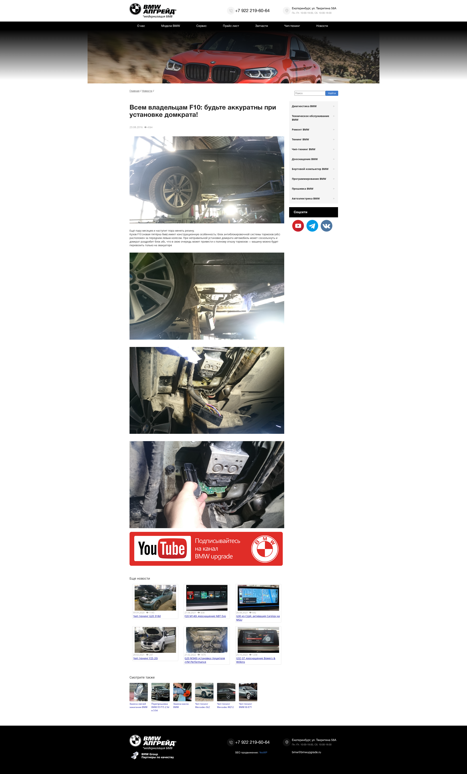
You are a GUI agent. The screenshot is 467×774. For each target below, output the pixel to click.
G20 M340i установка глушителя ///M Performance (205, 660)
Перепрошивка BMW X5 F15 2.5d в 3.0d (160, 707)
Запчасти (261, 26)
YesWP (263, 752)
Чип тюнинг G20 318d (147, 616)
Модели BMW (170, 26)
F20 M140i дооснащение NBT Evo (205, 616)
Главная (135, 91)
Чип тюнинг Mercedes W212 (225, 705)
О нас (141, 26)
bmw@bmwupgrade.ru (306, 752)
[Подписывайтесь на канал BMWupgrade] (206, 564)
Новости (322, 26)
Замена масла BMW (181, 705)
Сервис (201, 26)
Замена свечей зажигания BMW (138, 705)
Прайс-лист (231, 26)
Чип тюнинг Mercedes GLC (202, 705)
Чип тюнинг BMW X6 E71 (245, 705)
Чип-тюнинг (292, 26)
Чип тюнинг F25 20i (145, 658)
